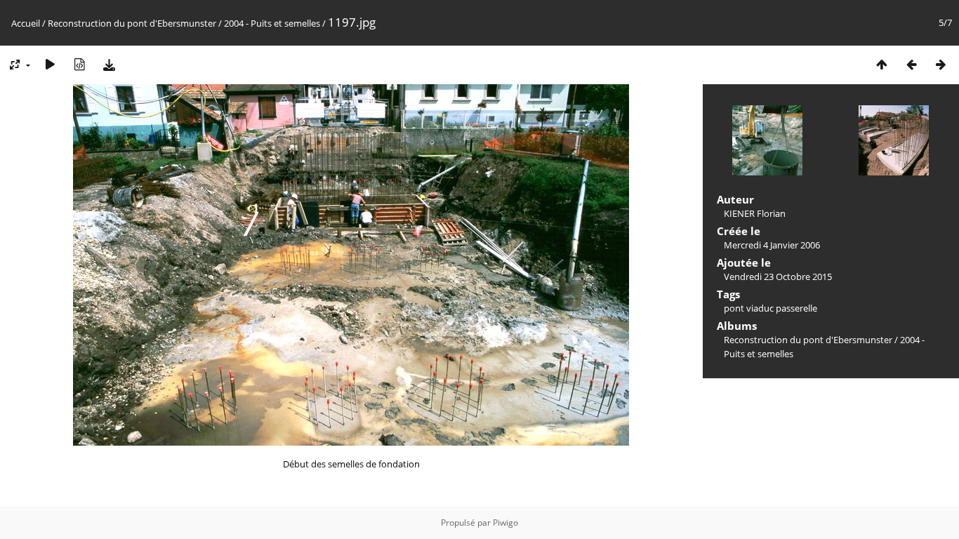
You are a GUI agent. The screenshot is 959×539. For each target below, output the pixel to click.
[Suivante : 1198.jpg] (940, 64)
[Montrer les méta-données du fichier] (79, 64)
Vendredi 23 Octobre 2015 (778, 276)
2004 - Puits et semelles (272, 23)
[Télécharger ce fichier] (109, 64)
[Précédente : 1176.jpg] (911, 64)
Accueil (25, 23)
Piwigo (505, 522)
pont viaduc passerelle (770, 308)
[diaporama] (50, 64)
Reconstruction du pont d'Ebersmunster (132, 23)
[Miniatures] (882, 64)
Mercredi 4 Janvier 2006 (772, 245)
